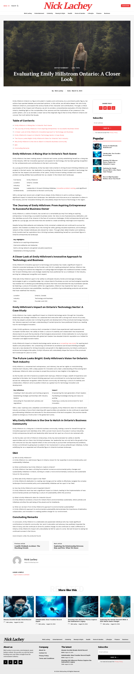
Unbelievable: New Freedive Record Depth (75, 655)
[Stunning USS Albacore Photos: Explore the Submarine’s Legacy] (97, 162)
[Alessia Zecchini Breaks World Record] (97, 146)
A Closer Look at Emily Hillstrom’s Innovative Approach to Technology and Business (44, 132)
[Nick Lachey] (17, 560)
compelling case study (68, 343)
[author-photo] (5, 622)
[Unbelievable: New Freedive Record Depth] (97, 154)
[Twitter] (105, 108)
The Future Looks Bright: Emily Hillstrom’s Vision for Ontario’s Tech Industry (41, 138)
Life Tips (76, 68)
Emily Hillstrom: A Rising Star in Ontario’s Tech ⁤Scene (33, 125)
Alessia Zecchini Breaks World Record (110, 146)
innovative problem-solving (66, 188)
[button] (15, 6)
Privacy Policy (113, 132)
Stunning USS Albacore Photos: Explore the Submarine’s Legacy (110, 162)
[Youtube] (20, 662)
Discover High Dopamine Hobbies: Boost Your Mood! (111, 177)
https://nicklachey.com (31, 562)
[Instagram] (10, 662)
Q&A (16, 145)
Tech (62, 664)
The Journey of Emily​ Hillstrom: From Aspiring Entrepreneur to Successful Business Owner (47, 129)
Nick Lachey (59, 91)
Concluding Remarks (22, 148)
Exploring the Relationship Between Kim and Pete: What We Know (68, 547)
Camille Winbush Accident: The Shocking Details (27, 547)
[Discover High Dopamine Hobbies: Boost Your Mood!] (97, 178)
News (63, 652)
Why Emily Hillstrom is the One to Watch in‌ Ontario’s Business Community (41, 141)
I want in (106, 128)
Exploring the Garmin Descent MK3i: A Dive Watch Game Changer (112, 170)
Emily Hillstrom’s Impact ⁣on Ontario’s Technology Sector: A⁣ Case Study (39, 135)
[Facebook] (101, 108)
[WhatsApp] (113, 108)
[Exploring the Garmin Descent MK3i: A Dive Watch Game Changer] (97, 170)
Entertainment (61, 68)
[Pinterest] (109, 108)
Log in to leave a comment (21, 574)
